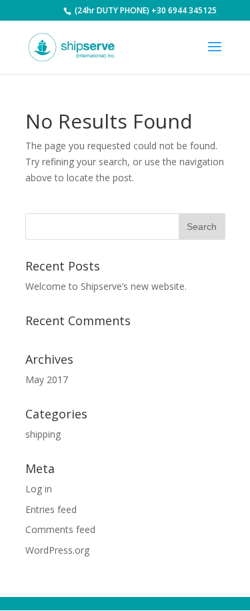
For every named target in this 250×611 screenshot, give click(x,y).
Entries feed (51, 509)
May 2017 (46, 379)
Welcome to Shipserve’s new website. (106, 286)
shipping (43, 434)
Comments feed (60, 529)
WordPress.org (57, 550)
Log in (38, 488)
